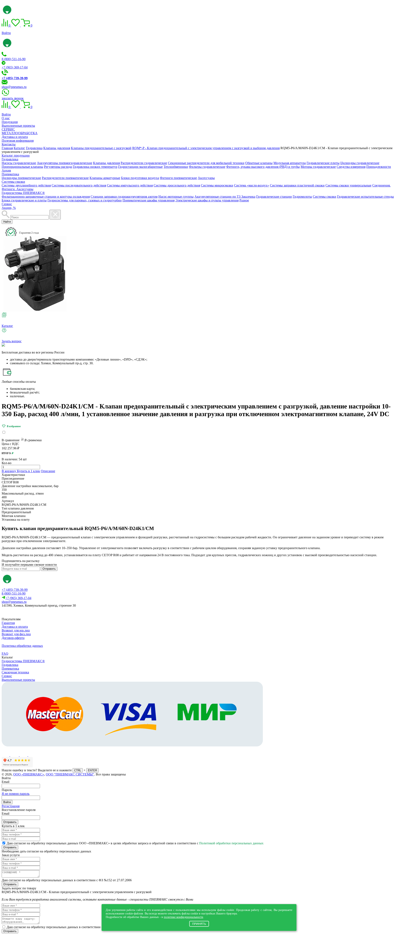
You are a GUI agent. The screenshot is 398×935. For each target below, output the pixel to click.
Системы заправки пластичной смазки (297, 185)
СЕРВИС (8, 129)
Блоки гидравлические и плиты (24, 200)
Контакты (9, 144)
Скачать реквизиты (20, 612)
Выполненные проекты (18, 125)
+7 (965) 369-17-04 (15, 67)
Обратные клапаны (259, 163)
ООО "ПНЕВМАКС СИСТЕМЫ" (70, 774)
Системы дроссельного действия (177, 185)
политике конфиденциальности (183, 917)
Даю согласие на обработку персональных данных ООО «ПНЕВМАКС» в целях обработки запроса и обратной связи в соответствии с (135, 843)
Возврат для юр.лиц (16, 630)
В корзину (9, 471)
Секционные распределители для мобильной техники (206, 163)
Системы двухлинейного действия (26, 185)
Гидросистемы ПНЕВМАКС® (23, 193)
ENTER (92, 770)
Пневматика (10, 174)
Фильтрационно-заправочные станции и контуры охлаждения (46, 196)
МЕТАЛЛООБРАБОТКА (20, 133)
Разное (244, 200)
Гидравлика (10, 159)
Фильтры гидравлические (207, 166)
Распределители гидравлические (144, 163)
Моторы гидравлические (318, 166)
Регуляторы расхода (58, 166)
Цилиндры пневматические (21, 178)
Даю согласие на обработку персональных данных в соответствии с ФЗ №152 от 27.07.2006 (67, 880)
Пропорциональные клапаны (22, 166)
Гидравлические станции (274, 196)
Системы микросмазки (217, 185)
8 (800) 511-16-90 (13, 59)
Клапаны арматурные (105, 178)
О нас (6, 118)
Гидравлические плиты (323, 163)
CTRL (77, 770)
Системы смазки (13, 181)
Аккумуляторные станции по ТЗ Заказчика (224, 196)
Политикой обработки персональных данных (231, 843)
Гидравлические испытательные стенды (365, 196)
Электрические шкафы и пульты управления (207, 200)
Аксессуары (206, 178)
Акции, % (9, 208)
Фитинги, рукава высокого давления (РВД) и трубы (263, 166)
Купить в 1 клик (28, 471)
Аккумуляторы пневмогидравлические (64, 163)
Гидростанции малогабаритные (140, 166)
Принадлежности (378, 166)
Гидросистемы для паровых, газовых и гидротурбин (84, 200)
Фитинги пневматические (178, 178)
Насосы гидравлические (19, 163)
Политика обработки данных (22, 645)
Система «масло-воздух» (251, 185)
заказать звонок (13, 98)
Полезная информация (18, 140)
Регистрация (10, 806)
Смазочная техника (15, 672)
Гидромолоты (302, 196)
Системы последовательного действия (79, 185)
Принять (199, 923)
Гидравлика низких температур (95, 166)
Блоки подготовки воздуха (140, 178)
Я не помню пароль (15, 793)
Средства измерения (351, 166)
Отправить (49, 568)
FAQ (5, 653)
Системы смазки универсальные (348, 185)
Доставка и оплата (15, 137)
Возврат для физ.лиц (16, 634)
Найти (7, 221)
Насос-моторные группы (176, 196)
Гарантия (8, 623)
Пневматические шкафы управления (149, 200)
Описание (48, 471)
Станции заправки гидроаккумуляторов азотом (124, 196)
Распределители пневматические (65, 178)
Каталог (7, 326)
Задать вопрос (12, 341)
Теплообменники (176, 166)
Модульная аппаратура (289, 163)
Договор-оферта (13, 638)
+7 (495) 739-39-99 (15, 589)
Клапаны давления (106, 163)
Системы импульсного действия (130, 185)
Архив (6, 170)
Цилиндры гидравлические (359, 163)
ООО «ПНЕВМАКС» (28, 774)
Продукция (10, 122)
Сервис (7, 204)
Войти (6, 33)
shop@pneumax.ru (14, 87)
